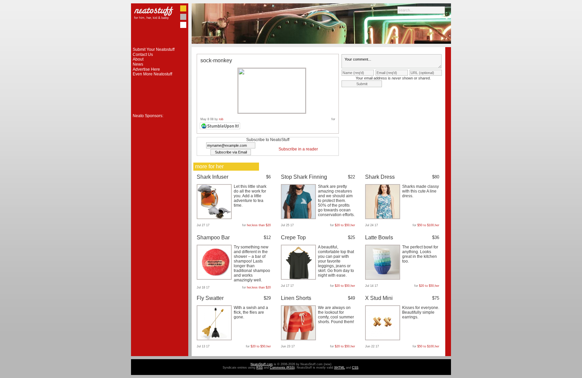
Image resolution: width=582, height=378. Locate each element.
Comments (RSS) (282, 367)
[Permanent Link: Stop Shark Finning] (299, 217)
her (249, 225)
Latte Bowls (379, 237)
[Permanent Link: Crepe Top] (299, 278)
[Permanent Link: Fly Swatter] (215, 339)
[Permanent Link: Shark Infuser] (215, 217)
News (138, 64)
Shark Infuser (212, 177)
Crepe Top (293, 237)
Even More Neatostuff (152, 74)
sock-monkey (216, 60)
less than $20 (261, 225)
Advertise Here (146, 69)
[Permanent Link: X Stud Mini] (383, 339)
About (138, 59)
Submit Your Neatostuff (153, 49)
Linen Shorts (296, 298)
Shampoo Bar (213, 237)
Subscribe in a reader (298, 149)
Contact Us (143, 54)
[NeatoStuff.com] (159, 45)
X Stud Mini (379, 298)
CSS (355, 367)
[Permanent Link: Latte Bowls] (383, 278)
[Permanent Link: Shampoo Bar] (215, 278)
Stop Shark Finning (304, 177)
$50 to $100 (425, 225)
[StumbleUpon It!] (221, 128)
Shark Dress (380, 177)
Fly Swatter (210, 298)
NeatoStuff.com (262, 364)
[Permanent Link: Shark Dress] (383, 217)
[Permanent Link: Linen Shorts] (299, 339)
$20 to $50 (342, 225)
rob (221, 119)
